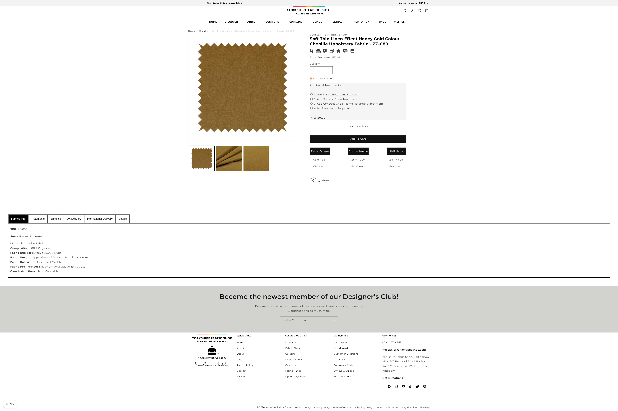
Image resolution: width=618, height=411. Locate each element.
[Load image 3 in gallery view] (256, 158)
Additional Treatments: (325, 85)
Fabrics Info (18, 218)
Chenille (203, 31)
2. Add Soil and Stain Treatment (336, 99)
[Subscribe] (334, 320)
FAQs (240, 359)
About (240, 348)
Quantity (315, 64)
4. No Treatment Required (332, 108)
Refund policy (303, 407)
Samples (56, 218)
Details (122, 218)
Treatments (38, 218)
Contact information (387, 407)
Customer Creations (346, 353)
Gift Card (339, 359)
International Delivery (100, 218)
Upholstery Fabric (296, 376)
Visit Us (241, 376)
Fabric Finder (293, 348)
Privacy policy (322, 407)
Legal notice (409, 407)
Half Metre (396, 151)
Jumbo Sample (358, 151)
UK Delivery (74, 218)
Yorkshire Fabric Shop (278, 407)
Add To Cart (358, 138)
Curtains (290, 353)
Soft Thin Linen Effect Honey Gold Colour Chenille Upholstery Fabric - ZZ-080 (253, 31)
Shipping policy (363, 407)
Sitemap (425, 407)
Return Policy (245, 365)
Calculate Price (358, 126)
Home (191, 31)
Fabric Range (293, 370)
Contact (242, 370)
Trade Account (342, 376)
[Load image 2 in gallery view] (229, 158)
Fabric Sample (320, 151)
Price (313, 117)
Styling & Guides (344, 370)
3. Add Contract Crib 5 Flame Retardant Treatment (348, 103)
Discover (290, 342)
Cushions (290, 365)
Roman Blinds (293, 359)
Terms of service (342, 407)
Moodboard (341, 348)
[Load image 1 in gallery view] (202, 158)
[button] (252, 21)
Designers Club (343, 365)
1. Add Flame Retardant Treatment (338, 94)
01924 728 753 (391, 342)
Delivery (242, 353)
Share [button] (325, 180)
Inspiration (340, 342)
